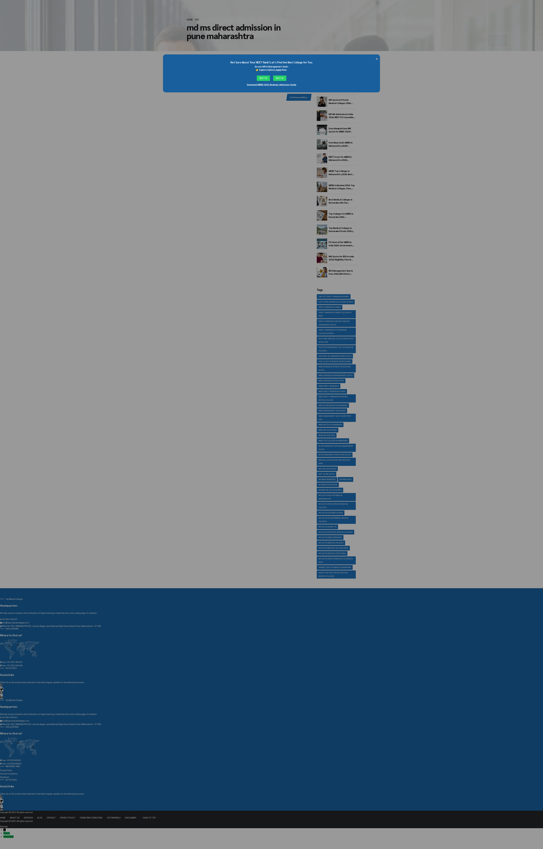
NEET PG (263, 78)
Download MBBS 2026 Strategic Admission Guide (271, 84)
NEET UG (280, 78)
